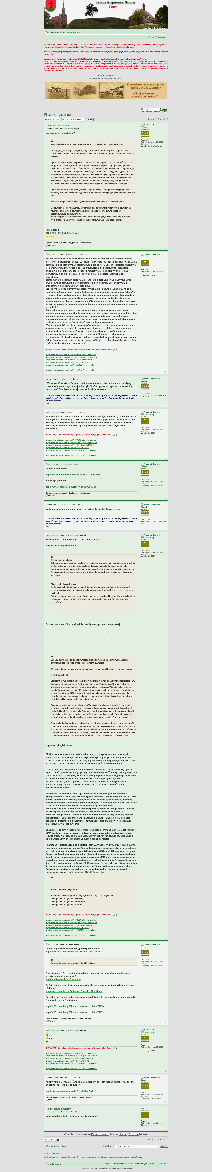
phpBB (101, 1168)
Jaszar (55, 129)
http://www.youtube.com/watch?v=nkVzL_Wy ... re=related (71, 370)
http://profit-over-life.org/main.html (63, 979)
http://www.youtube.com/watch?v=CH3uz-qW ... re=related (71, 357)
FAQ (152, 37)
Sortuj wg (114, 1134)
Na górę (165, 248)
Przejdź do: (108, 1146)
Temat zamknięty (51, 118)
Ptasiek (56, 379)
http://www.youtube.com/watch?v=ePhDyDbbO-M (71, 487)
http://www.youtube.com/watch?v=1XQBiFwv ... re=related (71, 365)
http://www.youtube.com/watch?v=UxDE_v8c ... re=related (71, 355)
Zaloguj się (162, 37)
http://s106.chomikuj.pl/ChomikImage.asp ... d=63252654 (75, 1006)
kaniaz (55, 1112)
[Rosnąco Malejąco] (138, 1134)
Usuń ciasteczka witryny (136, 1164)
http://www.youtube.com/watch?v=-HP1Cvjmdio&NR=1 (70, 360)
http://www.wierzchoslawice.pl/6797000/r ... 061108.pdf (73, 951)
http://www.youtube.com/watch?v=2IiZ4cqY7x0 (69, 1091)
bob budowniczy (59, 254)
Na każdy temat (75, 32)
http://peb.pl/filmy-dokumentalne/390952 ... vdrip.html (73, 474)
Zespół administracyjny (114, 1164)
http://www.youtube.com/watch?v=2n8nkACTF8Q (67, 362)
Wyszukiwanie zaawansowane (154, 112)
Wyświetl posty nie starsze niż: (77, 1134)
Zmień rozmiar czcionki (164, 31)
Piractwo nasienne (57, 114)
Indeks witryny (54, 32)
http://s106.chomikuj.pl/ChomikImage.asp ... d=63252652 (75, 1012)
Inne (65, 32)
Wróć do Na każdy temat (56, 1146)
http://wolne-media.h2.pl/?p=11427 (63, 233)
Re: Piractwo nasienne (59, 1108)
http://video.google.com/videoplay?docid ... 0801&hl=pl (74, 991)
